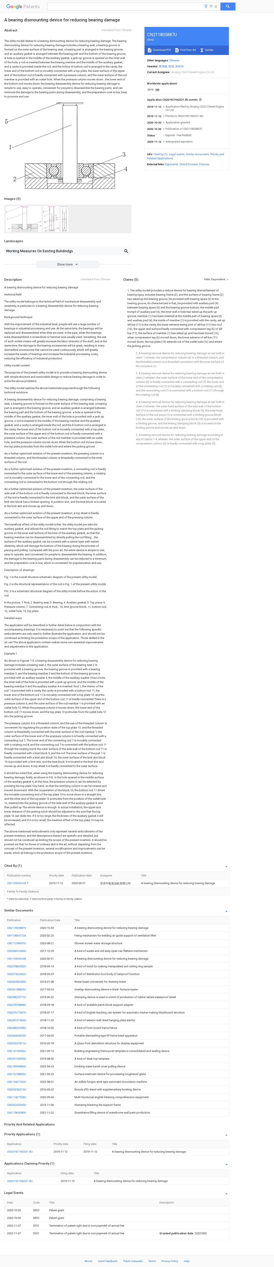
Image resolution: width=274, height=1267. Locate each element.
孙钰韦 (179, 66)
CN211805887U (16, 927)
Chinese (174, 60)
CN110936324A (17, 883)
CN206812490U (16, 951)
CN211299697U (16, 943)
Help (187, 1261)
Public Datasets (133, 1261)
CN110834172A (16, 935)
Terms (152, 1261)
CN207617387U (16, 1012)
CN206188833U (16, 989)
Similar (208, 50)
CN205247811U (16, 1043)
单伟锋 (163, 66)
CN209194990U (16, 1058)
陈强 (171, 66)
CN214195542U (16, 1051)
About (88, 1261)
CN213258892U (16, 1074)
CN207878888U (16, 1004)
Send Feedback (108, 1261)
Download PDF (161, 50)
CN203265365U (16, 1104)
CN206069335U (16, 1035)
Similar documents (197, 154)
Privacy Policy (170, 1261)
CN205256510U (16, 1089)
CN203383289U (16, 981)
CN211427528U (16, 1097)
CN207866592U (16, 966)
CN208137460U (16, 1020)
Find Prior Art (188, 50)
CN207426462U (16, 974)
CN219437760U (16, 1081)
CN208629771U (16, 997)
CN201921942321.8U (20, 1151)
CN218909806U (16, 1066)
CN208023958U (16, 1028)
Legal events (177, 154)
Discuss (204, 164)
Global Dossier (188, 164)
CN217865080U (16, 1112)
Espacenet (171, 164)
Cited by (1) (160, 154)
